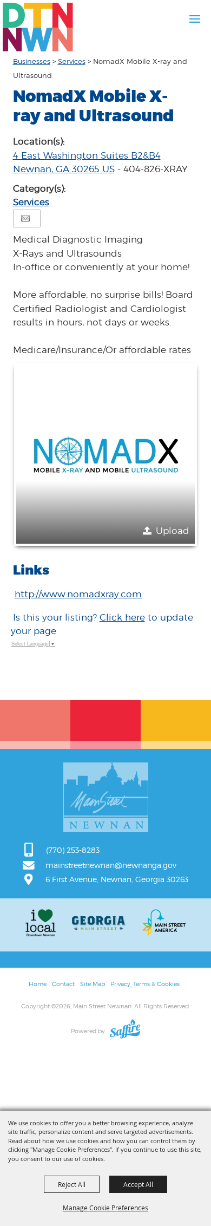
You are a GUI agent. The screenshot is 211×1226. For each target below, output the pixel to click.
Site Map (92, 984)
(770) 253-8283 (73, 850)
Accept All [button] (138, 1184)
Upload (172, 530)
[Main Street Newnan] (38, 27)
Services (71, 61)
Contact (63, 984)
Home (38, 984)
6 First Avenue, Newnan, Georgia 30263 (116, 879)
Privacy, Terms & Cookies (145, 984)
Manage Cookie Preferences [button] (105, 1207)
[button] (105, 454)
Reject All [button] (71, 1184)
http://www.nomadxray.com (78, 594)
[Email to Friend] (25, 218)
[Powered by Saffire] (125, 1031)
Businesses (31, 61)
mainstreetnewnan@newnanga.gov (110, 865)
